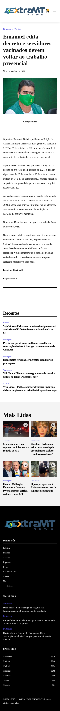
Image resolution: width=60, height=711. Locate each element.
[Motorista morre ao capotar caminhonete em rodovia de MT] (16, 429)
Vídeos (6, 323)
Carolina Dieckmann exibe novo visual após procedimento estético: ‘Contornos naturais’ (42, 449)
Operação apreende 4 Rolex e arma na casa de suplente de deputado (43, 487)
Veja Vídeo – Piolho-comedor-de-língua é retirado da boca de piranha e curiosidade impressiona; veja (29, 388)
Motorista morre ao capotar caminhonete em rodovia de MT (16, 447)
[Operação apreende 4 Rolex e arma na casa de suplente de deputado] (44, 469)
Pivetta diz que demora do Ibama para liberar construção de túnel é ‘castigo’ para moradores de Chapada (29, 346)
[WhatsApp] (41, 128)
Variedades (7, 370)
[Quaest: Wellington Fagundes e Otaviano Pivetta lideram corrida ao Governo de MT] (16, 469)
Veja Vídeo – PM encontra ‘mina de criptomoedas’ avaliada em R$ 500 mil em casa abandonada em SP (29, 329)
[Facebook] (19, 128)
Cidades (6, 440)
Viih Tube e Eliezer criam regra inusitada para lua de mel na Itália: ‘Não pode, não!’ (29, 375)
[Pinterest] (33, 128)
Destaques (8, 29)
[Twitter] (26, 128)
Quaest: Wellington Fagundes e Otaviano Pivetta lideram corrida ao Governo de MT (15, 489)
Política (18, 29)
